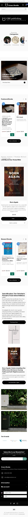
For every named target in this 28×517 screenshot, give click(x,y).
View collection (13, 141)
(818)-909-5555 (8, 473)
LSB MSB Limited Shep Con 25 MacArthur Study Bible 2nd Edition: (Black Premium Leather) (7, 122)
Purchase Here (14, 322)
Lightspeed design (13, 514)
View (13, 218)
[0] (26, 4)
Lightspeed (5, 514)
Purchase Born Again (14, 382)
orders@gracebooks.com (10, 477)
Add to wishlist (13, 223)
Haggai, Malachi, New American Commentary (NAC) (8, 259)
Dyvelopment (22, 514)
